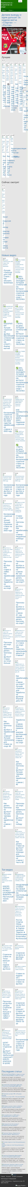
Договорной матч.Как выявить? (10, 1125)
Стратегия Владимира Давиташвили (11, 1157)
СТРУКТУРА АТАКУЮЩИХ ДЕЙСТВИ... (12, 1086)
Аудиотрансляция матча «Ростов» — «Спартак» (18, 152)
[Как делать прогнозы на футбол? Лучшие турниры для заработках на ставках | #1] (8, 795)
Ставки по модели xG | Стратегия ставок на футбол (20, 978)
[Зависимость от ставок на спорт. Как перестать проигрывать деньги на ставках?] (20, 633)
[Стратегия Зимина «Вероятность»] (11, 1133)
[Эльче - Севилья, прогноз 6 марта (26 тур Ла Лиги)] (24, 99)
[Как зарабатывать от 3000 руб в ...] (11, 1115)
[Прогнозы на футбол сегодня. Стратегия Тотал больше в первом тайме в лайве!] (7, 994)
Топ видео (7, 869)
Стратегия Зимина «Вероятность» (10, 1134)
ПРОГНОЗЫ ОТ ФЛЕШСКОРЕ (8, 1178)
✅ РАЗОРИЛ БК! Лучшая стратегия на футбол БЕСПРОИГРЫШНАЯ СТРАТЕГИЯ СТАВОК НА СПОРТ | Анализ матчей (13, 335)
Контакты (8, 1176)
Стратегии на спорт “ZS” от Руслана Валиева (13, 1096)
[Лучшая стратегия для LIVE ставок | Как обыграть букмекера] (8, 263)
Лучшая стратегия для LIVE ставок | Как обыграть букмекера (8, 276)
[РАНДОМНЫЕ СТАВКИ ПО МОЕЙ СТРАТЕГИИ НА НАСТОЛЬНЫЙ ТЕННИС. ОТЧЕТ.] (20, 877)
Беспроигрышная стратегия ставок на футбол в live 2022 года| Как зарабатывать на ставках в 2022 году (11, 421)
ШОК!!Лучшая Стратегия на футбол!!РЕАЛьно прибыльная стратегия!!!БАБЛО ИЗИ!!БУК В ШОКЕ (8, 1053)
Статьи (11, 10)
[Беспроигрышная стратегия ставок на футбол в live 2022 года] (8, 478)
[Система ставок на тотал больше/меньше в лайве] (14, 1142)
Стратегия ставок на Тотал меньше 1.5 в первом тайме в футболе (7, 961)
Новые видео (9, 255)
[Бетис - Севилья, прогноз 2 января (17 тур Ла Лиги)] (16, 72)
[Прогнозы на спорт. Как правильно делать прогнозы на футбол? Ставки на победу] (20, 795)
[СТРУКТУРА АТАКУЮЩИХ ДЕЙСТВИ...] (13, 1085)
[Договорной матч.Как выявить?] (11, 1124)
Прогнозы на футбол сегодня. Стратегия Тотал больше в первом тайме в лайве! (7, 1009)
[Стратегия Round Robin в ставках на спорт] (13, 1074)
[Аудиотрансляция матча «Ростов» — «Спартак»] (11, 140)
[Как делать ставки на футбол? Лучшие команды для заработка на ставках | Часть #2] (20, 834)
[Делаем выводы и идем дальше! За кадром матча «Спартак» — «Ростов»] (3, 73)
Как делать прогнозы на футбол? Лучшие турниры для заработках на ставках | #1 (8, 814)
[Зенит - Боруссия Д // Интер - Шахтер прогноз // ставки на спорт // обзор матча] (3, 201)
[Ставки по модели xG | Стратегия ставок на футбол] (20, 967)
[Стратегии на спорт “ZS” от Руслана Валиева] (14, 1094)
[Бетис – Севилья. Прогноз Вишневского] (24, 68)
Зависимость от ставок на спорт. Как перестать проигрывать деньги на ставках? (21, 648)
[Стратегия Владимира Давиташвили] (12, 1155)
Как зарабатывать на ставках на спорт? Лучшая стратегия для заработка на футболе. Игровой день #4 (22, 688)
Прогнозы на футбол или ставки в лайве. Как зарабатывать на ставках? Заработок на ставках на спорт (9, 574)
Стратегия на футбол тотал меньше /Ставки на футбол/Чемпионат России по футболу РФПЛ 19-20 (20, 1013)
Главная (3, 1176)
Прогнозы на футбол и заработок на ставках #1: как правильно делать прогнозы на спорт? (20, 612)
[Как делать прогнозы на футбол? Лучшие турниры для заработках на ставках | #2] (20, 753)
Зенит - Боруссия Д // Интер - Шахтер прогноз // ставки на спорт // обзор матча (7, 232)
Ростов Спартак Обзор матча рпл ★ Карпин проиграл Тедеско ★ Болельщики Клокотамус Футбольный (21, 929)
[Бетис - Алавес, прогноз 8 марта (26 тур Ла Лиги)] (3, 144)
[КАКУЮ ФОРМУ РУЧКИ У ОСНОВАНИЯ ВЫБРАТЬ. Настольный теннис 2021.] (7, 878)
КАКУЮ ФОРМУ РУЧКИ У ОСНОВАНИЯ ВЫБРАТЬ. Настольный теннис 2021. (9, 893)
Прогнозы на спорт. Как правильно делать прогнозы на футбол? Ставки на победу (20, 813)
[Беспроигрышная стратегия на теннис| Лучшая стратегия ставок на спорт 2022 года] (8, 506)
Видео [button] (3, 10)
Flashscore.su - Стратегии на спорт (7, 4)
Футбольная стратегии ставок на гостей (12, 1166)
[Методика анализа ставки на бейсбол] (12, 1106)
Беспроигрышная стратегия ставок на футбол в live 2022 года (11, 489)
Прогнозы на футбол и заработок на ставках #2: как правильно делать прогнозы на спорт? (20, 571)
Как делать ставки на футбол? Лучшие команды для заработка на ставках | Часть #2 (20, 852)
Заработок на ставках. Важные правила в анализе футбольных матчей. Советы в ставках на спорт (21, 731)
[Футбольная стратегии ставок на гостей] (13, 1164)
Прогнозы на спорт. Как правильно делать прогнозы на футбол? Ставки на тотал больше (8, 652)
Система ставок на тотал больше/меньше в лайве (13, 1145)
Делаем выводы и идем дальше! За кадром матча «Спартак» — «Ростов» (11, 20)
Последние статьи (12, 1071)
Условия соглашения (17, 1176)
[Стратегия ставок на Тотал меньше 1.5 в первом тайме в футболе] (7, 948)
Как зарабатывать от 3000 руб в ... (10, 1116)
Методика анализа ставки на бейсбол (11, 1107)
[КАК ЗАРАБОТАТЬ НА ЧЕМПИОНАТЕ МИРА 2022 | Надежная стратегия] (20, 401)
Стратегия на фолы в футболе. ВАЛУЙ (20, 955)
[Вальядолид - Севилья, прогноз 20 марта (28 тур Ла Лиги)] (7, 144)
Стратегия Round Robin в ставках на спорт (12, 1075)
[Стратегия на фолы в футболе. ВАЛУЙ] (20, 947)
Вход (20, 1)
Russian (23, 1185)
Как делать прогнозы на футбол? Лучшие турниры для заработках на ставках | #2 (21, 773)
